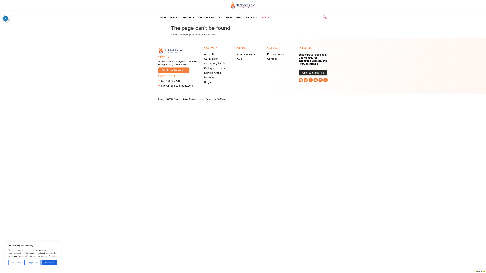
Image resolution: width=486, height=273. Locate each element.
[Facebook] (301, 80)
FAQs (219, 17)
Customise (16, 262)
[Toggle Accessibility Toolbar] (6, 18)
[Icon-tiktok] (311, 80)
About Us (174, 17)
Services (187, 17)
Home (163, 17)
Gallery (239, 17)
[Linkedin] (320, 80)
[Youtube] (315, 80)
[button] (324, 17)
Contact (250, 17)
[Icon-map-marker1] (325, 80)
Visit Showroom (206, 17)
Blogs (229, 17)
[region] (33, 254)
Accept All (49, 262)
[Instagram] (306, 80)
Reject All (33, 262)
